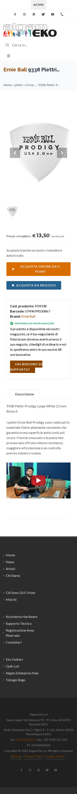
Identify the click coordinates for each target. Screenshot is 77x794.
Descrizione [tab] (24, 394)
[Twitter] (43, 14)
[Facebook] (15, 14)
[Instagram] (24, 14)
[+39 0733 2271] (62, 14)
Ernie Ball (15, 69)
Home (7, 85)
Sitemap (15, 756)
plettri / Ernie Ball (25, 85)
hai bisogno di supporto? (26, 366)
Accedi (39, 4)
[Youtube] (52, 14)
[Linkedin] (33, 14)
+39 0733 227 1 (25, 739)
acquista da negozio (36, 285)
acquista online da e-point (40, 269)
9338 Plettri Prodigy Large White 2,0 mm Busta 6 (49, 85)
